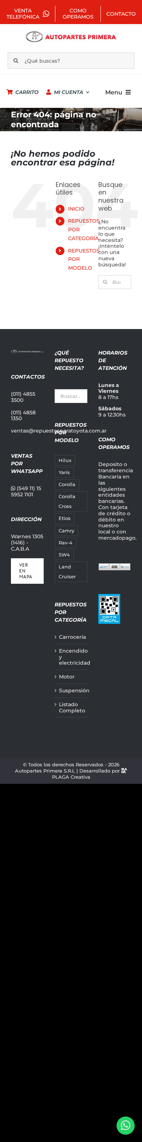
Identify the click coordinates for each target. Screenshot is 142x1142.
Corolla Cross (67, 501)
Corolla (67, 484)
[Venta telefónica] (126, 1125)
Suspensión (71, 691)
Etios (65, 518)
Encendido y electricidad (71, 657)
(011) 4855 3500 (23, 397)
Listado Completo (71, 707)
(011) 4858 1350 (23, 415)
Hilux (65, 460)
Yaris (64, 472)
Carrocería (71, 637)
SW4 (64, 555)
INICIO (76, 209)
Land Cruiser (67, 571)
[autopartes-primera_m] (71, 32)
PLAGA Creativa (71, 777)
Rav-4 (65, 542)
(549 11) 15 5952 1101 (26, 491)
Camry (66, 530)
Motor (67, 677)
